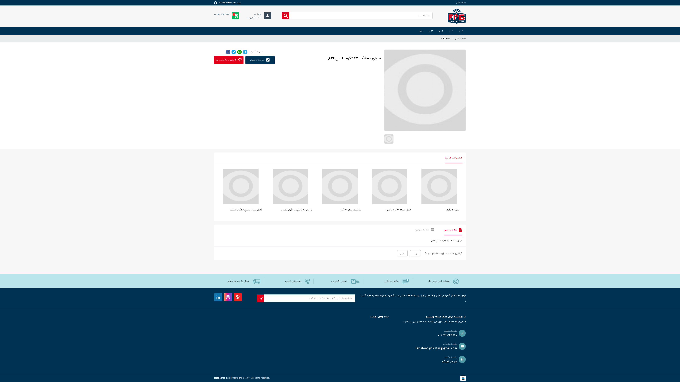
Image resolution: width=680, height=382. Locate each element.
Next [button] (460, 182)
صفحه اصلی (461, 2)
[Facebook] (228, 51)
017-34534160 (447, 335)
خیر (402, 253)
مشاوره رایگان (391, 281)
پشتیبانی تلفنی (293, 281)
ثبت (260, 298)
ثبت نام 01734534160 (230, 2)
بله (415, 253)
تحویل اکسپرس (339, 281)
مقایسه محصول (257, 60)
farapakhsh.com (222, 378)
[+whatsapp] (239, 51)
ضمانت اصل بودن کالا (439, 281)
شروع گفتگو (449, 362)
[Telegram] (245, 51)
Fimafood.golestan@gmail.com (436, 348)
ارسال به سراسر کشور (238, 281)
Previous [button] (219, 182)
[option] (439, 194)
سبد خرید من (226, 14)
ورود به (255, 16)
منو (421, 31)
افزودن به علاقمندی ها (226, 60)
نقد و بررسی (450, 229)
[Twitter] (233, 51)
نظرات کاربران (422, 229)
